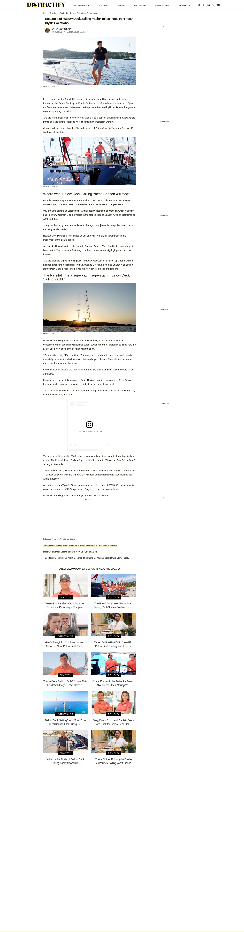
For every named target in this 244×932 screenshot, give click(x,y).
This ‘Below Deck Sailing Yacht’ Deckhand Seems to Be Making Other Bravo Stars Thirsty (86, 558)
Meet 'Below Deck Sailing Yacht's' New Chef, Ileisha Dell (70, 552)
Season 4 (127, 128)
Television (102, 5)
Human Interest (162, 5)
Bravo (72, 13)
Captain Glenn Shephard (73, 200)
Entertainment (81, 5)
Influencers (140, 5)
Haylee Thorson (63, 29)
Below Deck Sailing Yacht (87, 13)
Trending (121, 5)
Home (45, 13)
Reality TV (64, 13)
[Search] (199, 5)
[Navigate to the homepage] (46, 5)
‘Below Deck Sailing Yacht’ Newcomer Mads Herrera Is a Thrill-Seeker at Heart (80, 546)
